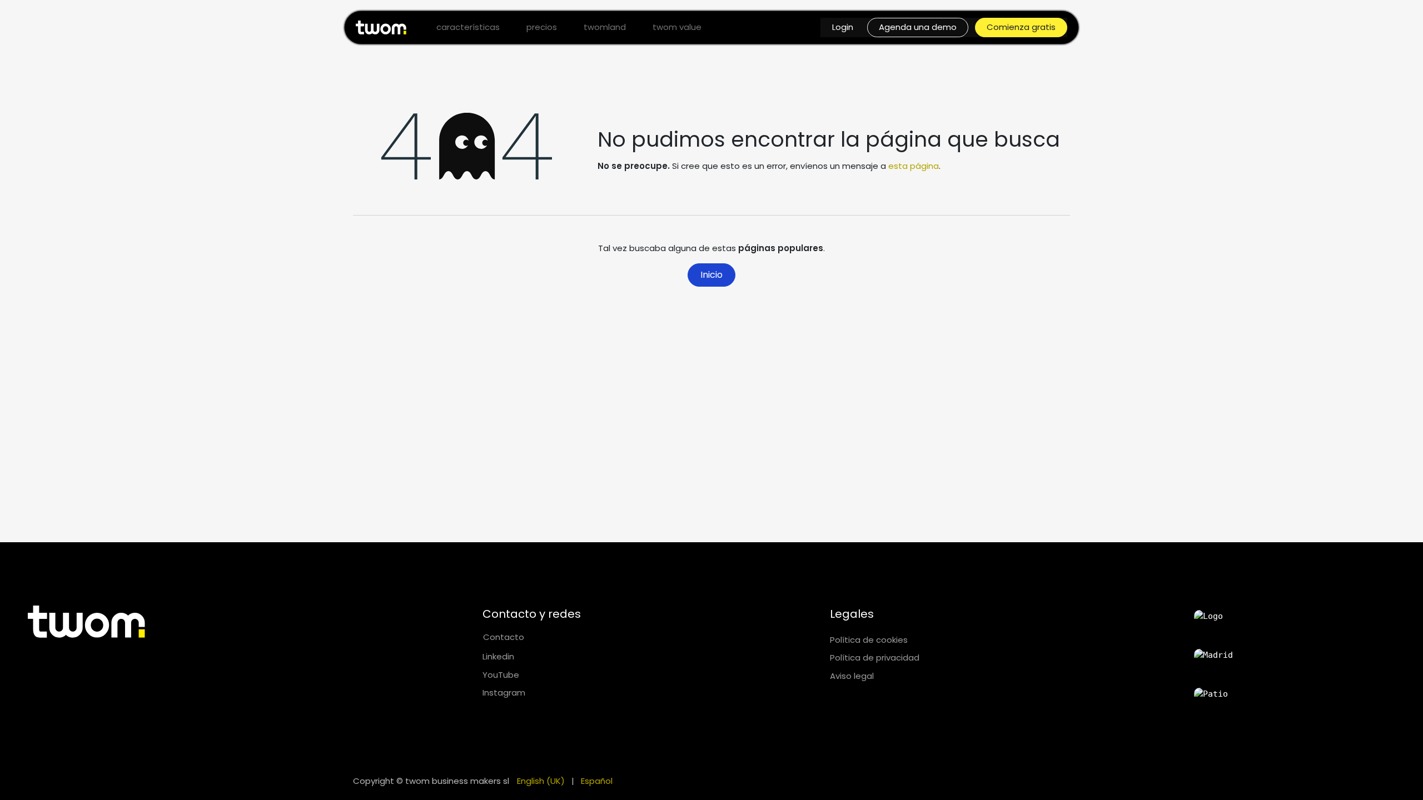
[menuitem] (468, 27)
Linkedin (498, 656)
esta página (913, 166)
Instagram (503, 692)
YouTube (500, 675)
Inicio (711, 274)
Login (842, 27)
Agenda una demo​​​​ (918, 27)
